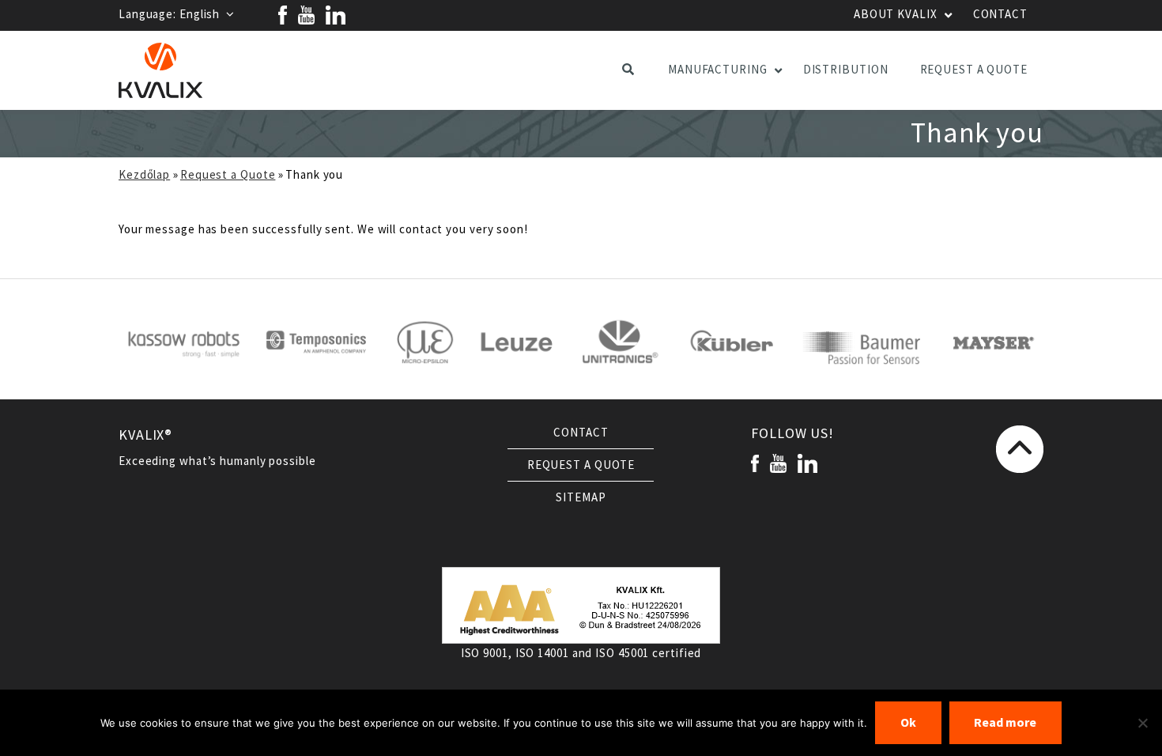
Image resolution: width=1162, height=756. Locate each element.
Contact (580, 432)
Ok (908, 722)
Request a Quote (228, 175)
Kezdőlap (144, 175)
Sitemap (581, 497)
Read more (1005, 722)
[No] (1142, 723)
